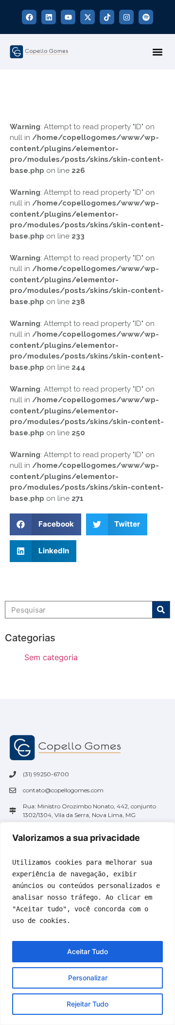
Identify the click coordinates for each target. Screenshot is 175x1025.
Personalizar (87, 978)
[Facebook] (29, 17)
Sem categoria (51, 657)
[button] (157, 52)
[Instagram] (126, 17)
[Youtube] (68, 17)
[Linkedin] (48, 17)
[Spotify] (146, 17)
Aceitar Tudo (87, 951)
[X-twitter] (87, 17)
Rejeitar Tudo (87, 1004)
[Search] (161, 609)
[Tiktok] (107, 17)
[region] (87, 923)
